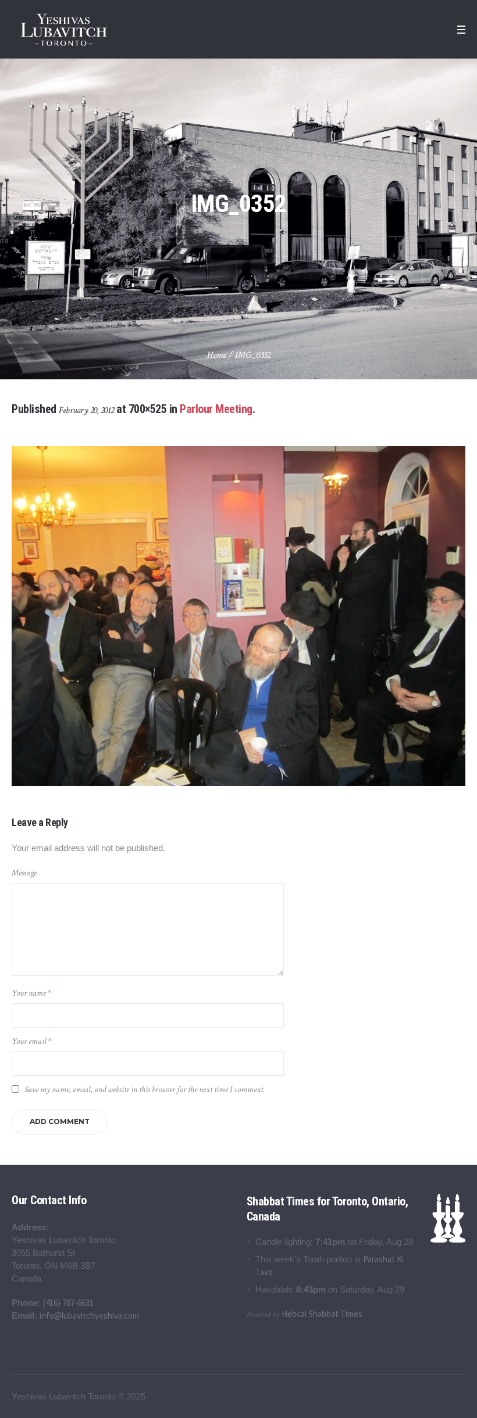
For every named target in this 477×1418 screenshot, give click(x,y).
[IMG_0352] (238, 616)
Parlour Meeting (216, 409)
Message (24, 872)
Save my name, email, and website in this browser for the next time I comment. (144, 1089)
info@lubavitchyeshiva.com (89, 1315)
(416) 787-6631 (68, 1302)
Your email (31, 1041)
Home (216, 355)
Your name (31, 993)
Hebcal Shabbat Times (322, 1313)
